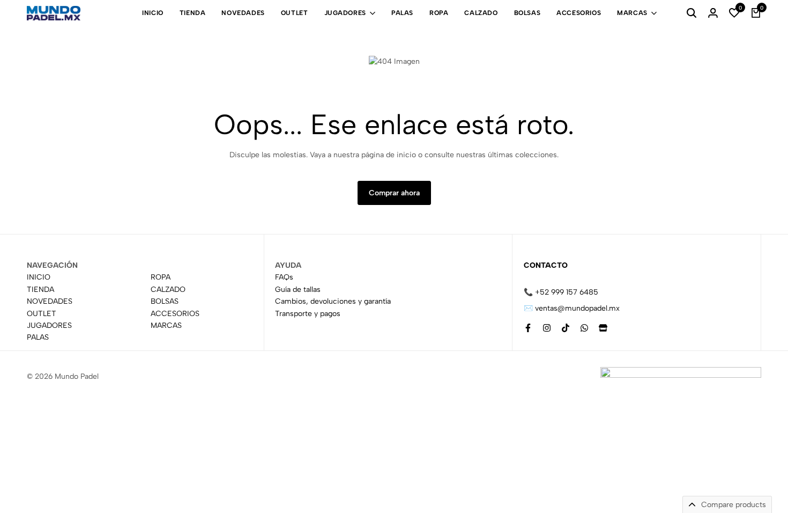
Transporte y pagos (307, 313)
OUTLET (294, 13)
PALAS (402, 13)
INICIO (152, 13)
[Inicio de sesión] (713, 13)
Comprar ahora (394, 192)
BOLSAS (527, 13)
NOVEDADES (242, 13)
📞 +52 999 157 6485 (561, 292)
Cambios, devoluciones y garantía (333, 301)
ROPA (438, 13)
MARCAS (632, 13)
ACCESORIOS (578, 13)
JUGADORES (345, 13)
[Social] (528, 328)
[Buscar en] (691, 13)
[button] (734, 13)
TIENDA (193, 13)
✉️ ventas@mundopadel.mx (572, 308)
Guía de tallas (298, 289)
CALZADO (480, 13)
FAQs (284, 277)
